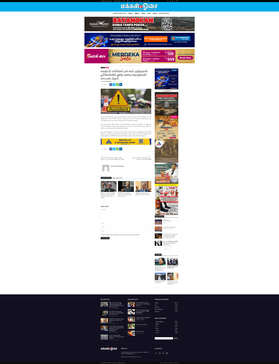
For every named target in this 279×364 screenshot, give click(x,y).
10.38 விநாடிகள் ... (167, 220)
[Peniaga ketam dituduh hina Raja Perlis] (172, 261)
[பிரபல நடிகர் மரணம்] (131, 333)
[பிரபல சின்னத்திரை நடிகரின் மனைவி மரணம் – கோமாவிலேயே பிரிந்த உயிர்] (131, 304)
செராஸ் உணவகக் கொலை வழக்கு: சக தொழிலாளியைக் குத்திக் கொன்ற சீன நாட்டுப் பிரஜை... (170, 236)
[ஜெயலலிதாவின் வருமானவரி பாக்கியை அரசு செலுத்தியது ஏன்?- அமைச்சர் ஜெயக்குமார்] (160, 261)
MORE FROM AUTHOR (117, 178)
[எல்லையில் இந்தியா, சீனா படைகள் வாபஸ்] (160, 276)
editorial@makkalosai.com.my (134, 356)
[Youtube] (177, 1)
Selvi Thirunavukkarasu (106, 81)
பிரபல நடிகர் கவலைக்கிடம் (141, 324)
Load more (166, 249)
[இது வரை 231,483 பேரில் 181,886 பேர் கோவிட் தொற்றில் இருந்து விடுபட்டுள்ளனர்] (158, 243)
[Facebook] (170, 1)
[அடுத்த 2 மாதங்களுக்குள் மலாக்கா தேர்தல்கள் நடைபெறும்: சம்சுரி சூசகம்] (143, 186)
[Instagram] (172, 1)
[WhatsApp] (117, 84)
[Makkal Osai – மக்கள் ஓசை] (139, 7)
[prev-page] (102, 200)
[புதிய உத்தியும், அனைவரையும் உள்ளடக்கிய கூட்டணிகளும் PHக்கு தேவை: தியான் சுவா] (126, 186)
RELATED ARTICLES (106, 178)
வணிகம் (140, 1)
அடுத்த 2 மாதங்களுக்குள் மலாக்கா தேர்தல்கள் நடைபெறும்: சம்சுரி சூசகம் (116, 320)
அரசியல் (102, 191)
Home (102, 65)
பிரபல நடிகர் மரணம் (140, 331)
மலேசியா (124, 1)
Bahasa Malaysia (117, 1)
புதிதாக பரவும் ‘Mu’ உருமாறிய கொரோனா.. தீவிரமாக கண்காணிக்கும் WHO (141, 158)
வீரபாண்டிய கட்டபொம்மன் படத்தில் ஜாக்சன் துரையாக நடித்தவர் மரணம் (172, 283)
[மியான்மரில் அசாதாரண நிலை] (158, 228)
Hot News (106, 65)
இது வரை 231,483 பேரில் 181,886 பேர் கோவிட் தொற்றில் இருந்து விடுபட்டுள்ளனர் (170, 243)
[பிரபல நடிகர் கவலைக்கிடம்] (131, 326)
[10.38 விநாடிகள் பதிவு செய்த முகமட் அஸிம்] (158, 222)
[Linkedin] (120, 84)
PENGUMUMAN (146, 1)
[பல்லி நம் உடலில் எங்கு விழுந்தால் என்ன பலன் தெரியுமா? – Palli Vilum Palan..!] (131, 311)
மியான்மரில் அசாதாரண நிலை (169, 227)
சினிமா (132, 1)
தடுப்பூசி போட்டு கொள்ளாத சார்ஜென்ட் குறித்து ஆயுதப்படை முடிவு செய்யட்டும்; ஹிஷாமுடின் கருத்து (112, 158)
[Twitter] (175, 1)
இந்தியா (128, 1)
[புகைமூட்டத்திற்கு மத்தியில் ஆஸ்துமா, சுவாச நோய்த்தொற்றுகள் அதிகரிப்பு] (104, 337)
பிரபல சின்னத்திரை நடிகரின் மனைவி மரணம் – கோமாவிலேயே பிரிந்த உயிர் (143, 304)
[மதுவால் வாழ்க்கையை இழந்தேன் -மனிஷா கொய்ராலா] (131, 319)
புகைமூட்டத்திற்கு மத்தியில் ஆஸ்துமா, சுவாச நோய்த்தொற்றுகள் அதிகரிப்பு (116, 337)
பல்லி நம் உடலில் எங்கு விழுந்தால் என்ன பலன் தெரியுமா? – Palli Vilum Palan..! (142, 311)
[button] (168, 1)
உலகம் (136, 1)
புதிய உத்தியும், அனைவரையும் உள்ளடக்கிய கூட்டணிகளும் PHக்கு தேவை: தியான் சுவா (125, 195)
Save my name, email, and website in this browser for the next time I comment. (121, 234)
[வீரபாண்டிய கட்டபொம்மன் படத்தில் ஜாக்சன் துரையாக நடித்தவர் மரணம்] (172, 276)
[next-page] (104, 200)
